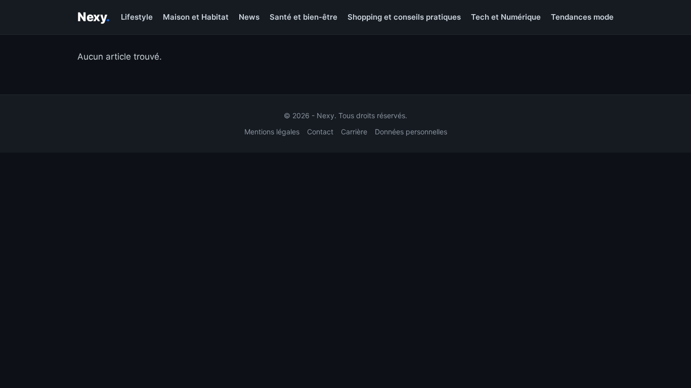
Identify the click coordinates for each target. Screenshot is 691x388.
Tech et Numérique (506, 17)
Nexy (93, 17)
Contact (320, 131)
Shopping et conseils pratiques (404, 17)
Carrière (354, 131)
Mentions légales (271, 131)
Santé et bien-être (303, 17)
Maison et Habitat (196, 17)
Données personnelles (411, 131)
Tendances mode (582, 17)
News (249, 17)
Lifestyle (137, 17)
